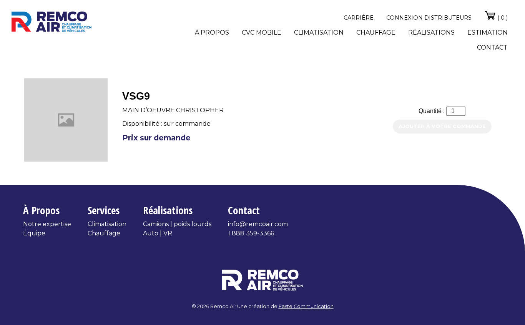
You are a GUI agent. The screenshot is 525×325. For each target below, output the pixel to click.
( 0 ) (502, 17)
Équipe (34, 233)
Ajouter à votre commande (442, 126)
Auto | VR (157, 233)
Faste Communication (306, 306)
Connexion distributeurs (429, 17)
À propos (212, 32)
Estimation (487, 32)
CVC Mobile (261, 32)
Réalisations (431, 32)
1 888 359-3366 (251, 233)
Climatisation (319, 32)
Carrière (359, 17)
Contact (492, 47)
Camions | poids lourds (177, 224)
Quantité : (432, 111)
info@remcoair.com (258, 224)
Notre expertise (47, 224)
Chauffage (375, 32)
